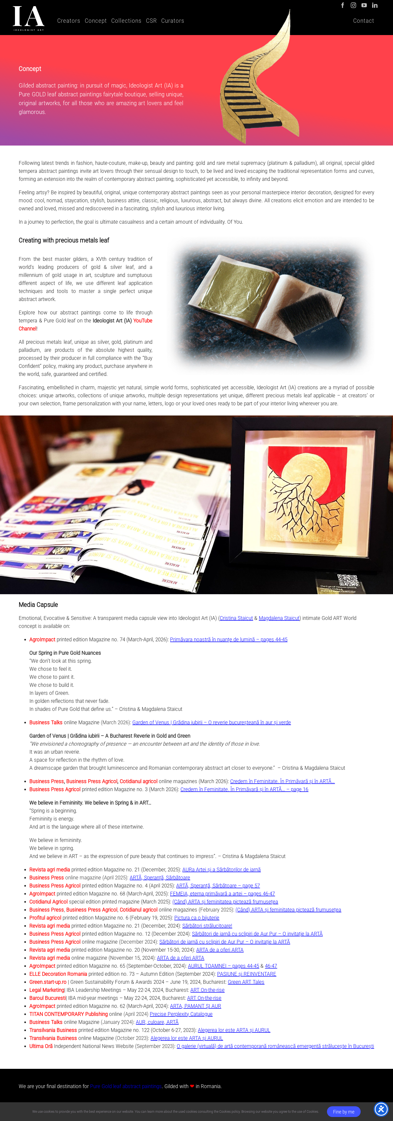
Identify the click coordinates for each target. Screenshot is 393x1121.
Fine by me (344, 1112)
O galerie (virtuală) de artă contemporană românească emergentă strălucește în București (275, 1046)
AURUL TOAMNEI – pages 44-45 (223, 966)
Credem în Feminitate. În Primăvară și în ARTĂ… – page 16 (244, 789)
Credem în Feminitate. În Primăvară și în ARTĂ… (282, 781)
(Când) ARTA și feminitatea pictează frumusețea (225, 901)
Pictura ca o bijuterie (196, 917)
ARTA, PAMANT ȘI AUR (195, 1006)
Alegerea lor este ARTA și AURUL (234, 1030)
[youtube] (364, 5)
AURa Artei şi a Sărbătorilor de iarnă (221, 869)
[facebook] (342, 5)
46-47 (271, 966)
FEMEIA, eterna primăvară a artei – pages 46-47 (222, 893)
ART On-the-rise (207, 990)
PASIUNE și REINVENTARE (246, 974)
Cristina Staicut (236, 618)
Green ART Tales (246, 982)
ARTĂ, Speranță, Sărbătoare (160, 877)
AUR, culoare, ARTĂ (157, 1022)
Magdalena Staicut (279, 618)
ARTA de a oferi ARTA (220, 950)
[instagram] (353, 5)
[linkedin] (374, 5)
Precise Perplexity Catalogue (181, 1014)
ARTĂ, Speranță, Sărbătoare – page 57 (218, 885)
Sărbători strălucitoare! (207, 925)
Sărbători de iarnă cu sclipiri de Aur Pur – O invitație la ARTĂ (257, 934)
